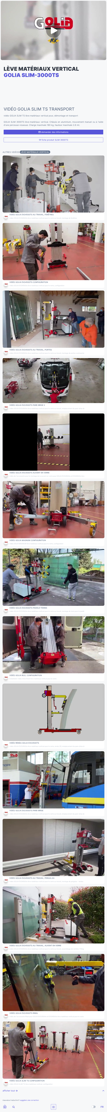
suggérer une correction (29, 1100)
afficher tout (9, 1090)
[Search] (12, 1106)
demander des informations (54, 132)
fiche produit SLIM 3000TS (54, 140)
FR (102, 1106)
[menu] (53, 1107)
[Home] (5, 1106)
